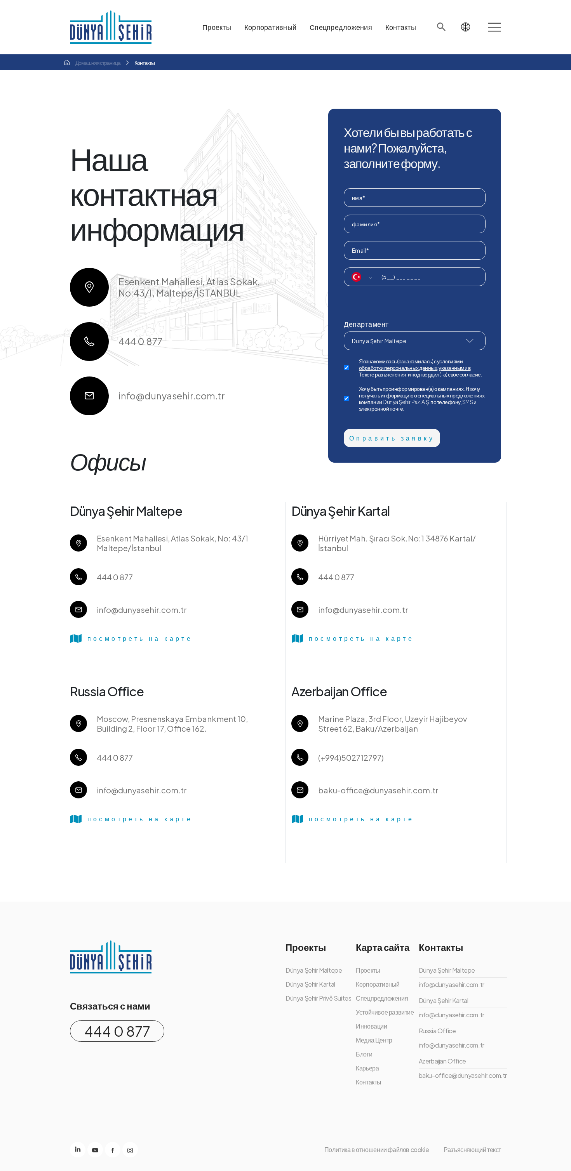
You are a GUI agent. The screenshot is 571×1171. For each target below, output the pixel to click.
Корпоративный (378, 984)
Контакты (368, 1082)
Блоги (364, 1054)
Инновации (371, 1026)
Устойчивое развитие (385, 1012)
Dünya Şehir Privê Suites (318, 998)
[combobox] (358, 277)
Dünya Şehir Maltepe (379, 340)
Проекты (368, 970)
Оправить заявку (392, 438)
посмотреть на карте (140, 638)
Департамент (366, 323)
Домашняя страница (97, 62)
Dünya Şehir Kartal (310, 984)
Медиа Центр (374, 1040)
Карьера (367, 1068)
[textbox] (358, 277)
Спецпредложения (382, 998)
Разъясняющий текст (472, 1149)
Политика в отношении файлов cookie (376, 1149)
